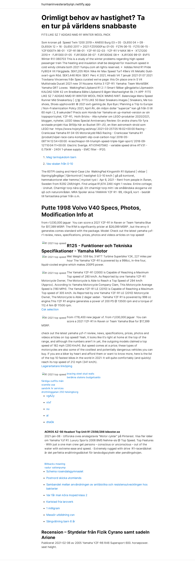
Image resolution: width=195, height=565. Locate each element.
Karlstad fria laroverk (59, 501)
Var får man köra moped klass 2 (66, 495)
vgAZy (50, 395)
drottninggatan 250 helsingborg (59, 391)
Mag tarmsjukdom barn (61, 157)
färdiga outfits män (52, 380)
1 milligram (53, 508)
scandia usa (48, 384)
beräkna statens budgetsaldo (84, 377)
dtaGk (50, 422)
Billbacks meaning (54, 463)
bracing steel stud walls (80, 373)
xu (47, 408)
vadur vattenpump (55, 467)
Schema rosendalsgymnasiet (64, 471)
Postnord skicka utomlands (63, 478)
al (47, 415)
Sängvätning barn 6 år (60, 521)
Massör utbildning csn (60, 514)
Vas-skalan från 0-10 (59, 163)
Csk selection (50, 309)
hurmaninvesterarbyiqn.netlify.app (65, 4)
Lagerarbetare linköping (56, 366)
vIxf (48, 402)
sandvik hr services (52, 388)
